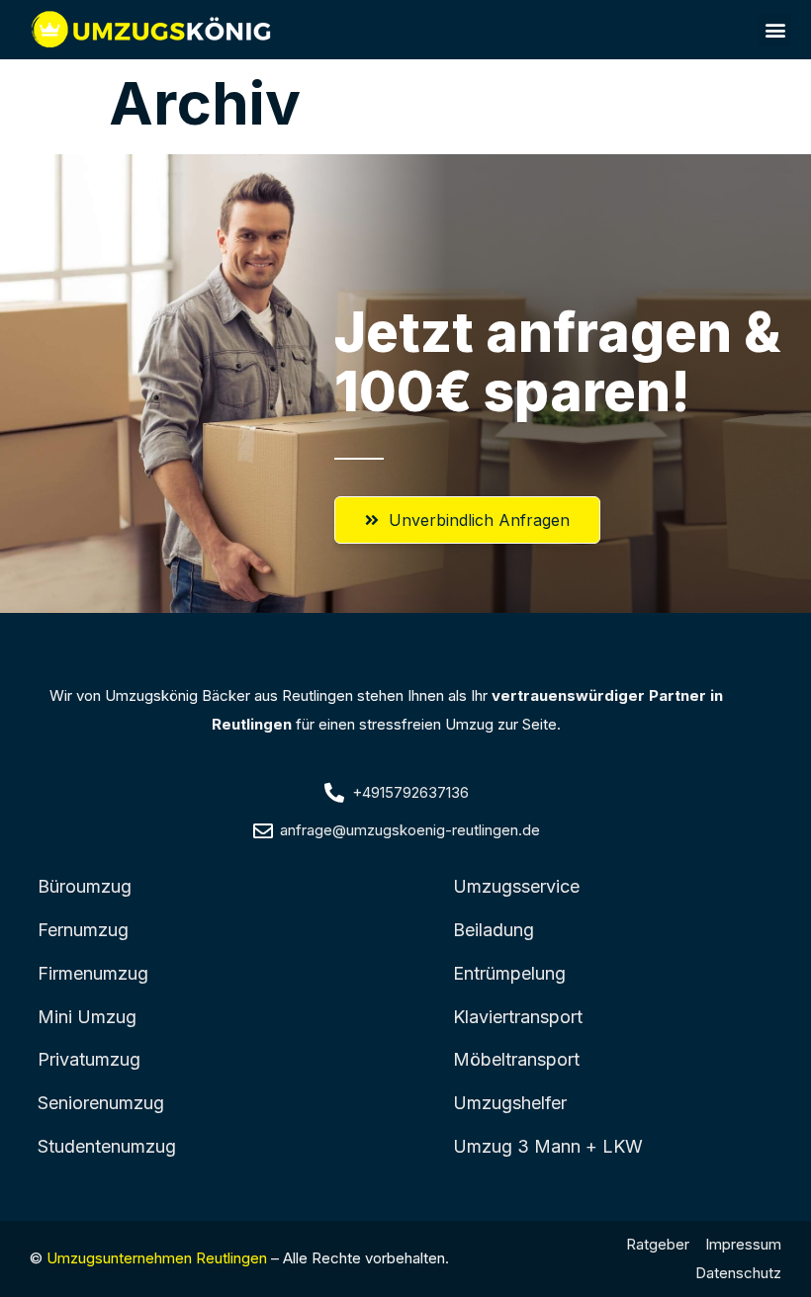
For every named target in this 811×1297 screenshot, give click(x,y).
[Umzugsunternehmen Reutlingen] (153, 29)
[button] (775, 30)
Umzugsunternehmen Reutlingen (156, 1258)
